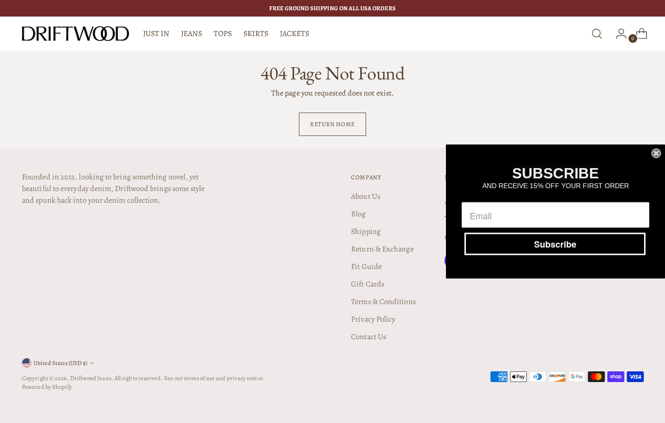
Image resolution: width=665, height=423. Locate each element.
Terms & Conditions (383, 301)
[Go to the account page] (617, 33)
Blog (358, 214)
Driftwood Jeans (90, 378)
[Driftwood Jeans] (75, 33)
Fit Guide (366, 266)
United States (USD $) (60, 363)
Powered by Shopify (47, 387)
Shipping (366, 231)
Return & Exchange (382, 249)
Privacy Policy (373, 319)
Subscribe (555, 244)
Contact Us (368, 336)
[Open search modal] (597, 33)
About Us (365, 196)
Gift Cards (367, 284)
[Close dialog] (656, 153)
